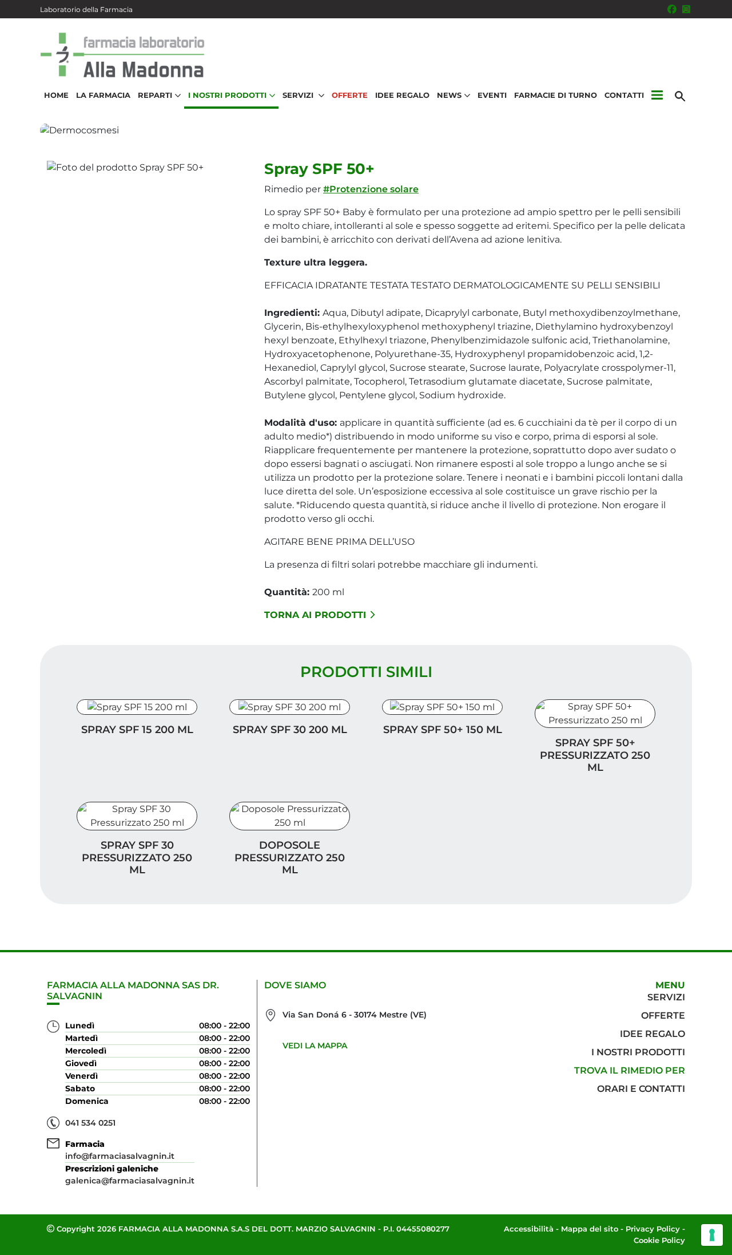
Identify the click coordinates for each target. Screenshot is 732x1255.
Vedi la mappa (315, 1045)
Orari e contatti (641, 1088)
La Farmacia (103, 95)
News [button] (449, 95)
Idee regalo (652, 1033)
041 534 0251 (90, 1123)
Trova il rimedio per (629, 1070)
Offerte (350, 95)
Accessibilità (529, 1228)
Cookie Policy (659, 1240)
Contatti (624, 95)
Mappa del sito (589, 1228)
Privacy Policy (653, 1228)
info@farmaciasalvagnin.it (119, 1156)
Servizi (666, 997)
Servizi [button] (299, 95)
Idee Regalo (402, 95)
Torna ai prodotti (315, 614)
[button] (656, 95)
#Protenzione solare (371, 189)
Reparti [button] (155, 95)
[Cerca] (680, 95)
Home (56, 95)
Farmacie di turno (555, 95)
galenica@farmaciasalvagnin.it (129, 1180)
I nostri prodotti (638, 1052)
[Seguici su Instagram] (686, 9)
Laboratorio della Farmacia (86, 9)
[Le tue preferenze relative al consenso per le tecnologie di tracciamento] (712, 1235)
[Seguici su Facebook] (672, 9)
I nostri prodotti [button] (227, 95)
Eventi (492, 95)
